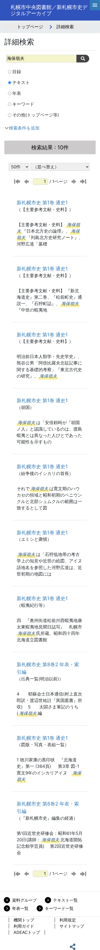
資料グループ (24, 900)
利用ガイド (24, 926)
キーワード (23, 104)
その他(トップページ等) (35, 114)
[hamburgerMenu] (95, 5)
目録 (16, 71)
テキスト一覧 (65, 900)
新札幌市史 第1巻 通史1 (42, 202)
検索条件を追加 (24, 128)
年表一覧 (20, 908)
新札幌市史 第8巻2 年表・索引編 (48, 668)
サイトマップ (71, 926)
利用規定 (67, 919)
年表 (16, 93)
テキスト (21, 82)
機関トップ (24, 919)
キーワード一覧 (59, 908)
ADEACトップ (27, 932)
